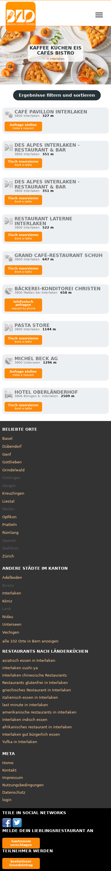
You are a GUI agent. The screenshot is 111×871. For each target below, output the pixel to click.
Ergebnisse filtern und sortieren (57, 95)
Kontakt (9, 770)
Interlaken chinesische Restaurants (34, 675)
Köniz (7, 601)
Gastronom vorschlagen (21, 843)
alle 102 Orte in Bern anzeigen (30, 641)
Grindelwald (13, 470)
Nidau (7, 617)
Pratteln (9, 524)
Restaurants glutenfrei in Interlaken (35, 683)
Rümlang (10, 532)
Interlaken (11, 593)
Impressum (12, 777)
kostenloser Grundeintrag (21, 863)
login (6, 800)
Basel (7, 438)
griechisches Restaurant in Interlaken (36, 690)
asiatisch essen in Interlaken (28, 660)
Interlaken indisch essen (24, 719)
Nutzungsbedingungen (23, 785)
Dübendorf (12, 446)
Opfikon (9, 517)
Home (7, 763)
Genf (6, 454)
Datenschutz (13, 792)
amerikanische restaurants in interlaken (39, 712)
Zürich (8, 556)
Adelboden (12, 577)
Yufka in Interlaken (19, 742)
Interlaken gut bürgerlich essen (31, 734)
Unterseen (11, 624)
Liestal (8, 501)
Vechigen (10, 632)
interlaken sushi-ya (20, 668)
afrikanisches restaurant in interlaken (37, 727)
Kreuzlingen (13, 493)
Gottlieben (12, 462)
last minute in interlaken (25, 705)
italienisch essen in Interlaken (30, 697)
